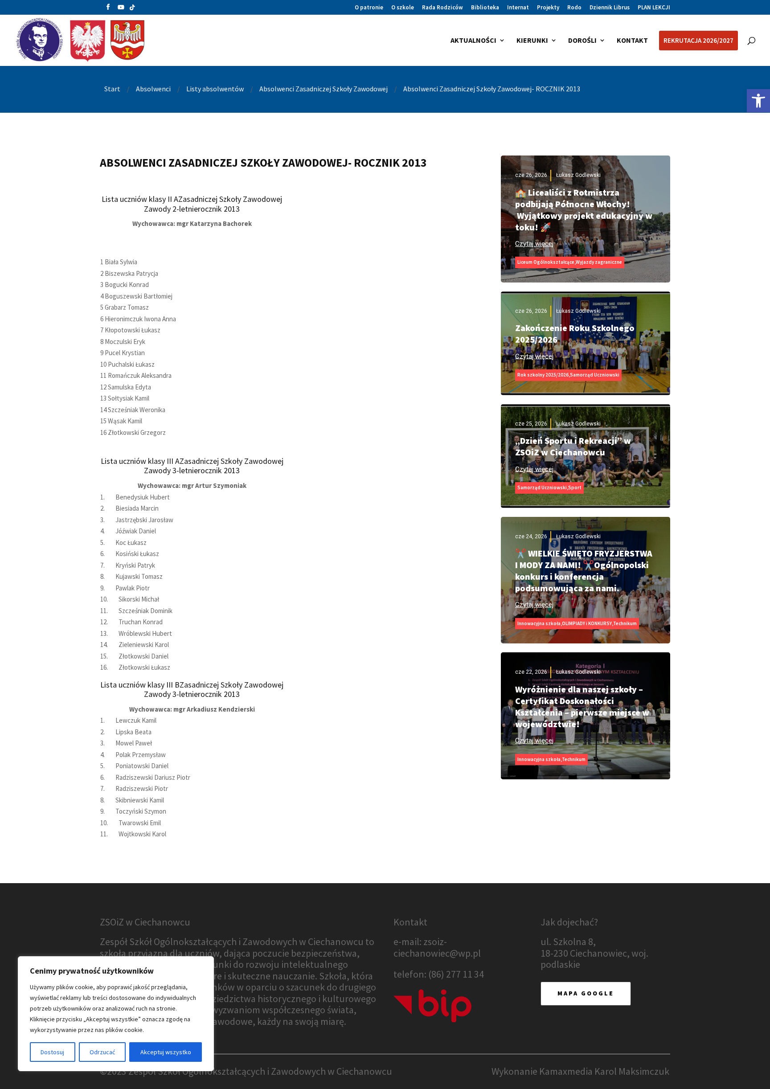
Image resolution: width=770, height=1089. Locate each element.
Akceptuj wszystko (165, 1052)
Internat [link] (518, 7)
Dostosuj (52, 1052)
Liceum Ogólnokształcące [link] (545, 262)
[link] (758, 100)
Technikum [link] (625, 623)
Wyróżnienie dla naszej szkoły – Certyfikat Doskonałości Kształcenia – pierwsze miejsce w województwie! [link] (582, 706)
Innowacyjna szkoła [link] (539, 623)
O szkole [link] (402, 7)
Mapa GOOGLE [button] (585, 993)
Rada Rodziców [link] (442, 7)
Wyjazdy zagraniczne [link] (599, 262)
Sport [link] (575, 487)
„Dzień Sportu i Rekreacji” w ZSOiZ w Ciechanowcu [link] (573, 446)
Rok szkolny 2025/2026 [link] (543, 375)
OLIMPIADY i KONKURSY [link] (587, 623)
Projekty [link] (548, 7)
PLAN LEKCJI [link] (654, 7)
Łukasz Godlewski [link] (578, 175)
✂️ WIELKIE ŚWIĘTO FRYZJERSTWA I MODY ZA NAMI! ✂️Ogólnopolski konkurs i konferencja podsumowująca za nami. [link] (583, 571)
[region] (116, 1013)
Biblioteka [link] (485, 7)
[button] (108, 9)
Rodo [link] (574, 7)
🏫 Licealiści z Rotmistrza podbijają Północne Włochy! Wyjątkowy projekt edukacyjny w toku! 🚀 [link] (583, 210)
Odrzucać (102, 1052)
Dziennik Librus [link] (610, 7)
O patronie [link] (369, 7)
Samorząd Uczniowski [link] (594, 375)
